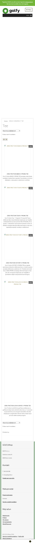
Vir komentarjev (7, 522)
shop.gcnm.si (29, 2)
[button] (28, 15)
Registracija (6, 515)
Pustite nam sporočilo (8, 478)
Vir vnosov (6, 519)
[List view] (6, 139)
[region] (17, 70)
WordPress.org (7, 524)
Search (17, 542)
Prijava (5, 517)
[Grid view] (4, 139)
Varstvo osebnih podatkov (10, 502)
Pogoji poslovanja (7, 495)
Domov (6, 121)
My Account (6, 542)
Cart (27, 541)
